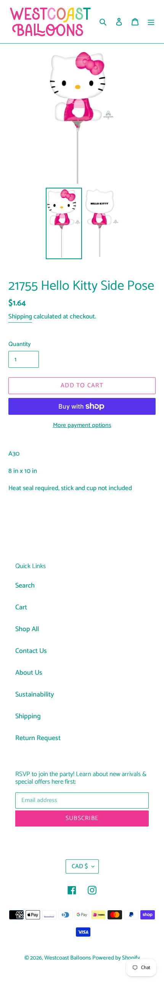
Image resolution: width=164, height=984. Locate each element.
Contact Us (31, 651)
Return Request (38, 738)
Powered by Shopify (116, 958)
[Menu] (151, 22)
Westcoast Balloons (67, 958)
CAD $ (80, 866)
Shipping (20, 316)
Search (25, 585)
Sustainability (34, 694)
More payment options (82, 425)
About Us (28, 673)
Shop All (27, 629)
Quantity (19, 344)
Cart (21, 607)
